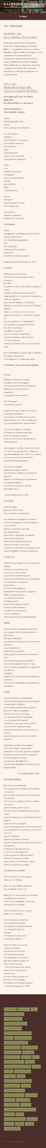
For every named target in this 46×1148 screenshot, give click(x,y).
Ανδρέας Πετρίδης (13, 1019)
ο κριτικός (9, 1100)
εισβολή (8, 1071)
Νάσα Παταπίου (29, 1047)
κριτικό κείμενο (12, 1085)
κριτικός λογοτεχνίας (14, 1090)
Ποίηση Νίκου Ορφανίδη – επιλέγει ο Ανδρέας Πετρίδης (20, 88)
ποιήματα (32, 1119)
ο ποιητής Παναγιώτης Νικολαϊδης (20, 1109)
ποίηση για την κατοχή (15, 1119)
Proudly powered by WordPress (15, 1142)
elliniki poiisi (10, 1009)
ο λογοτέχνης (23, 1100)
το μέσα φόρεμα (12, 1128)
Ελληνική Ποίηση (21, 4)
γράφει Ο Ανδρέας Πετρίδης (17, 1066)
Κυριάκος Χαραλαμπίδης (16, 1042)
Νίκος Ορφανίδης (12, 1052)
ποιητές (19, 1124)
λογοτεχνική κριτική (14, 1095)
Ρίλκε (35, 1057)
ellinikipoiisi (24, 1009)
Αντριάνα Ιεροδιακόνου (15, 1023)
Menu (24, 16)
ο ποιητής (26, 1104)
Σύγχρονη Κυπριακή (14, 1062)
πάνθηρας (9, 1114)
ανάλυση (30, 1062)
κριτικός (26, 1085)
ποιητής (29, 1124)
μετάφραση (31, 1095)
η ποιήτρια (10, 1076)
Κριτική (8, 1038)
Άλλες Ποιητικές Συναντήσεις (21, 37)
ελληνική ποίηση (22, 1071)
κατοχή (21, 1076)
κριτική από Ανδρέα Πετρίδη (17, 1081)
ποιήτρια (9, 1124)
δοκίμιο (36, 1066)
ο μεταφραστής (11, 1104)
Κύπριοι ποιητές (12, 1047)
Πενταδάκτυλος (12, 1057)
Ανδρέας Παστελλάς (14, 1014)
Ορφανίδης (28, 1052)
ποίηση (20, 1114)
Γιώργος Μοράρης (13, 1028)
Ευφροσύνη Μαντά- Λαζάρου (17, 1033)
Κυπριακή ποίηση (22, 1038)
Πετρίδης (26, 1057)
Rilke (34, 1009)
